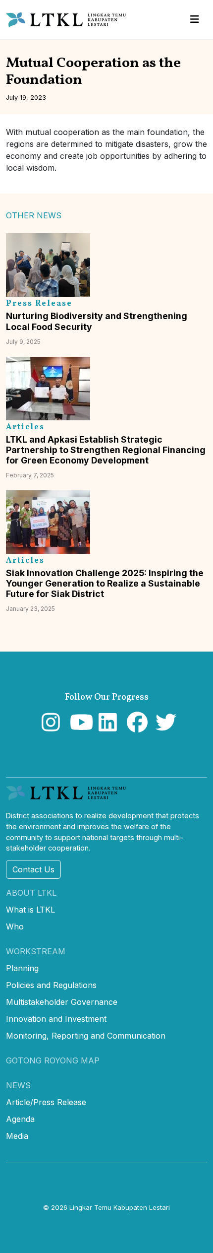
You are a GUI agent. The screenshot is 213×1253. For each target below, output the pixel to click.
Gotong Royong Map (53, 1060)
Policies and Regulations (51, 985)
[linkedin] (107, 727)
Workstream (35, 951)
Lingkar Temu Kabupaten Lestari (119, 1207)
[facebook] (135, 727)
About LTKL (31, 893)
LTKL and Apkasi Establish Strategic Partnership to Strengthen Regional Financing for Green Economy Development (106, 449)
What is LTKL (30, 910)
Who (15, 926)
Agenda (20, 1119)
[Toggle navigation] (194, 19)
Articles (25, 427)
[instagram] (50, 727)
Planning (22, 968)
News (18, 1085)
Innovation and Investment (56, 1019)
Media (17, 1136)
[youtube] (78, 727)
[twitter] (164, 727)
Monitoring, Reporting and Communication (85, 1036)
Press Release (39, 303)
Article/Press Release (46, 1102)
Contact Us (33, 869)
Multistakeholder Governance (61, 1002)
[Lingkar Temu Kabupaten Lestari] (69, 19)
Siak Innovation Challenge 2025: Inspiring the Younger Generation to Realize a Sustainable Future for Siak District (105, 583)
